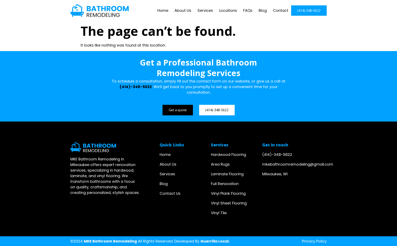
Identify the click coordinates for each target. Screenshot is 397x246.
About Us (183, 10)
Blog (263, 10)
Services (205, 10)
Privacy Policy (314, 241)
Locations (228, 10)
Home (162, 10)
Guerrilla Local (214, 241)
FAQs (247, 10)
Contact (280, 10)
